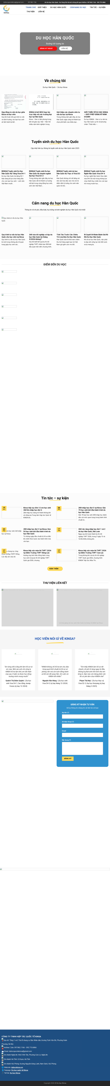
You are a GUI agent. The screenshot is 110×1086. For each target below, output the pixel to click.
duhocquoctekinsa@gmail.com (20, 1051)
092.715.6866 (31, 1047)
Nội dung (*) (66, 740)
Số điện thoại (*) (68, 722)
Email (64, 731)
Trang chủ (31, 7)
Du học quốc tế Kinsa (19, 1070)
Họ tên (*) (65, 713)
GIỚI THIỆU (42, 7)
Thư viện (31, 12)
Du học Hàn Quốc (58, 7)
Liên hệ (41, 12)
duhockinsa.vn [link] (17, 1067)
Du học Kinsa (15, 1073)
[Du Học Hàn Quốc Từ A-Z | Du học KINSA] (12, 9)
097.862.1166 (19, 1047)
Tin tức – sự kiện (97, 7)
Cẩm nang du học (78, 7)
